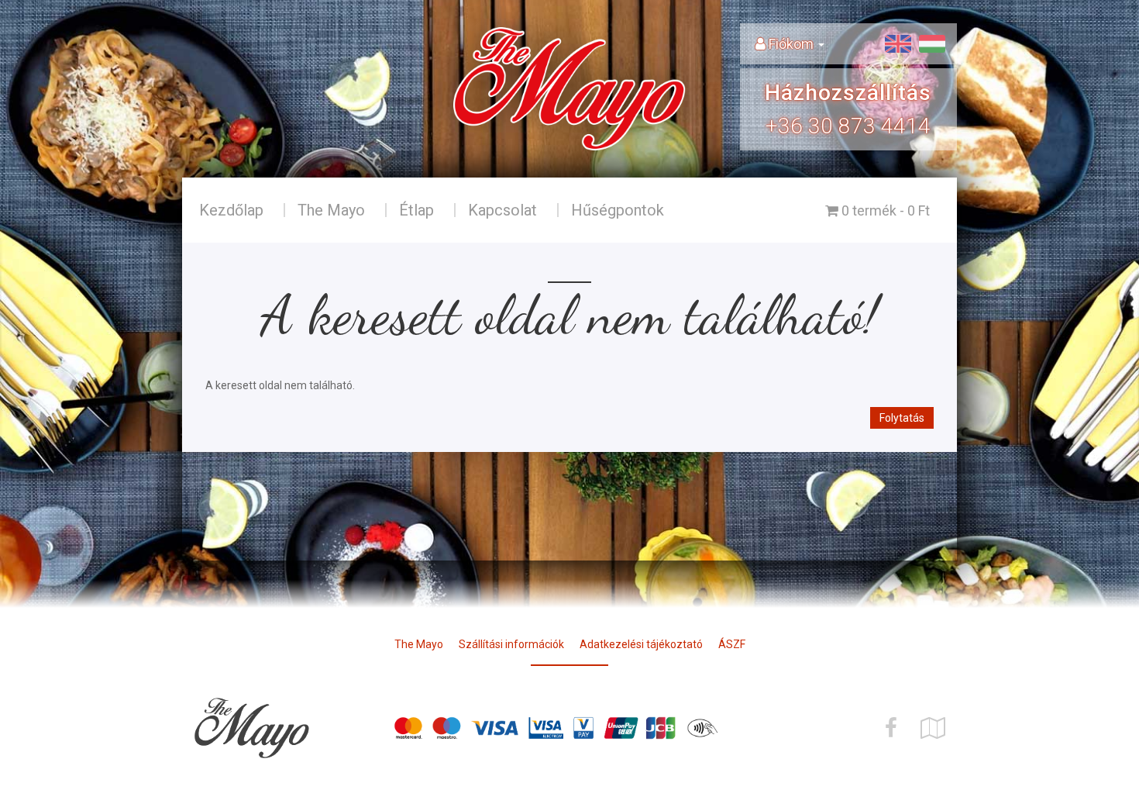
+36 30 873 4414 (848, 126)
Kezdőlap (231, 210)
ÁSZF (731, 644)
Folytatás (901, 418)
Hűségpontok (617, 210)
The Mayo (331, 210)
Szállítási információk (511, 644)
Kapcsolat (502, 210)
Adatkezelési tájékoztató (641, 644)
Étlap (416, 210)
